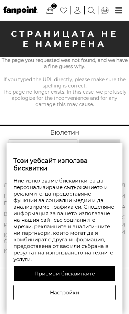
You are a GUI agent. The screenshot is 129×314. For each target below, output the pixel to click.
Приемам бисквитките (64, 273)
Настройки (64, 292)
